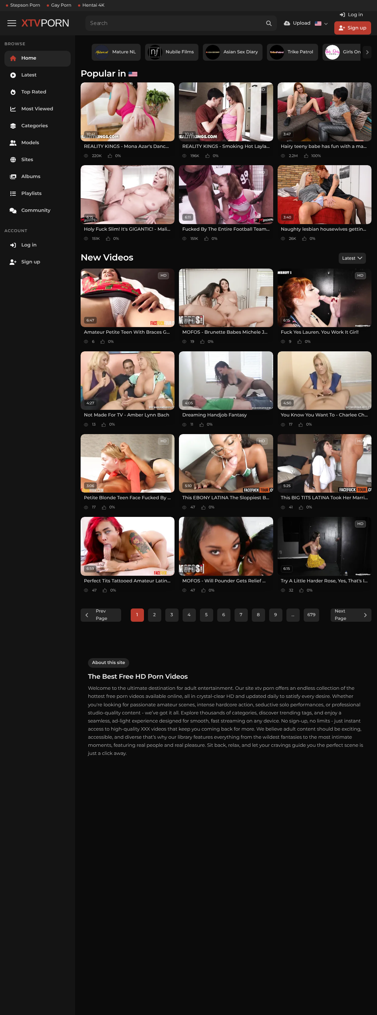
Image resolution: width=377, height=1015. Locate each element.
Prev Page (101, 614)
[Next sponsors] (367, 52)
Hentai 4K (93, 5)
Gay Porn (61, 5)
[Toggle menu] (12, 23)
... (292, 615)
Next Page (340, 614)
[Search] (269, 23)
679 (311, 615)
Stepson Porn (25, 5)
